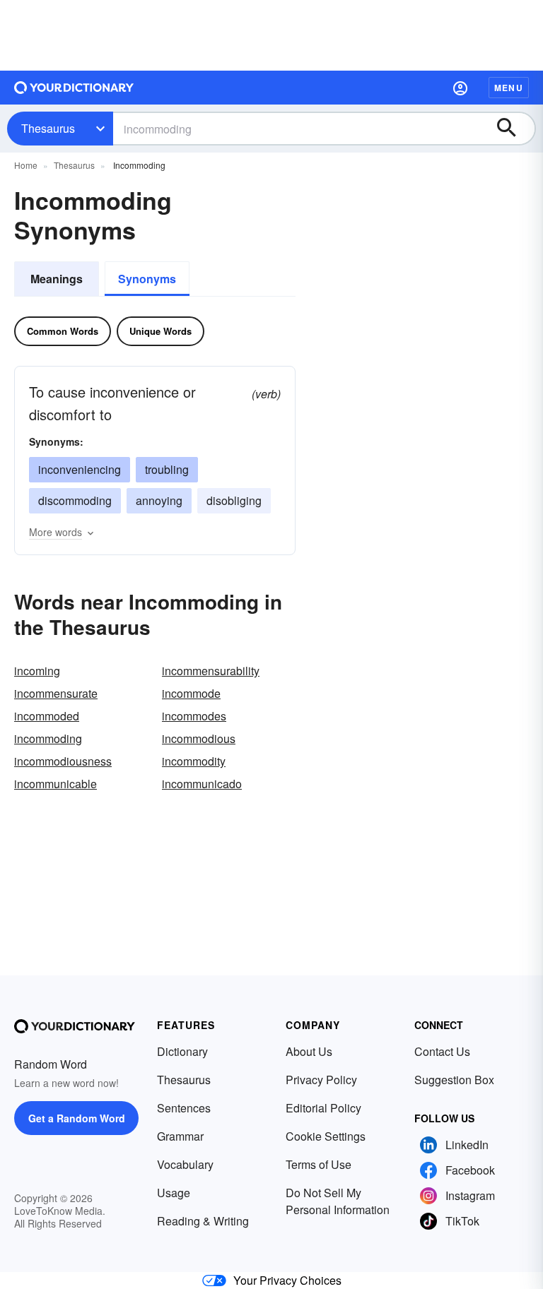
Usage (173, 1192)
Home (25, 165)
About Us (309, 1051)
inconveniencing (79, 469)
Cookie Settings (326, 1136)
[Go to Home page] (74, 87)
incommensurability (210, 671)
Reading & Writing (203, 1221)
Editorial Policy (323, 1108)
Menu (508, 87)
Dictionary (182, 1051)
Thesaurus (48, 128)
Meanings (56, 279)
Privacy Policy (321, 1079)
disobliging (234, 500)
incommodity (194, 761)
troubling (167, 469)
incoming (37, 671)
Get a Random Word (76, 1118)
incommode (191, 693)
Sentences (184, 1108)
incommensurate (56, 693)
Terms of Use (318, 1164)
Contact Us (442, 1051)
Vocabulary (185, 1164)
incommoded (46, 716)
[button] (460, 87)
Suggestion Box (454, 1079)
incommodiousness (63, 761)
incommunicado (202, 784)
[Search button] (513, 128)
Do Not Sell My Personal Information (338, 1201)
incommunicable (55, 784)
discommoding (75, 500)
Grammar (180, 1136)
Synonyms (147, 279)
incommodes (194, 716)
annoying (159, 500)
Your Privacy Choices (287, 1280)
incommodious (198, 738)
